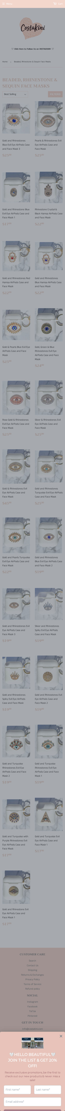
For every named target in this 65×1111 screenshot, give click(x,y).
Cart (60, 4)
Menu (9, 4)
